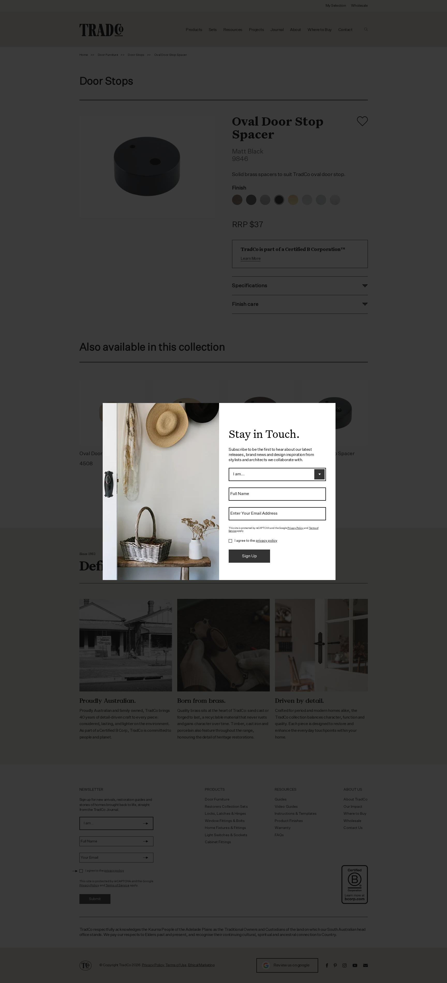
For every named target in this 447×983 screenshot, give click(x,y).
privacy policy (266, 541)
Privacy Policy (295, 528)
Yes (230, 541)
